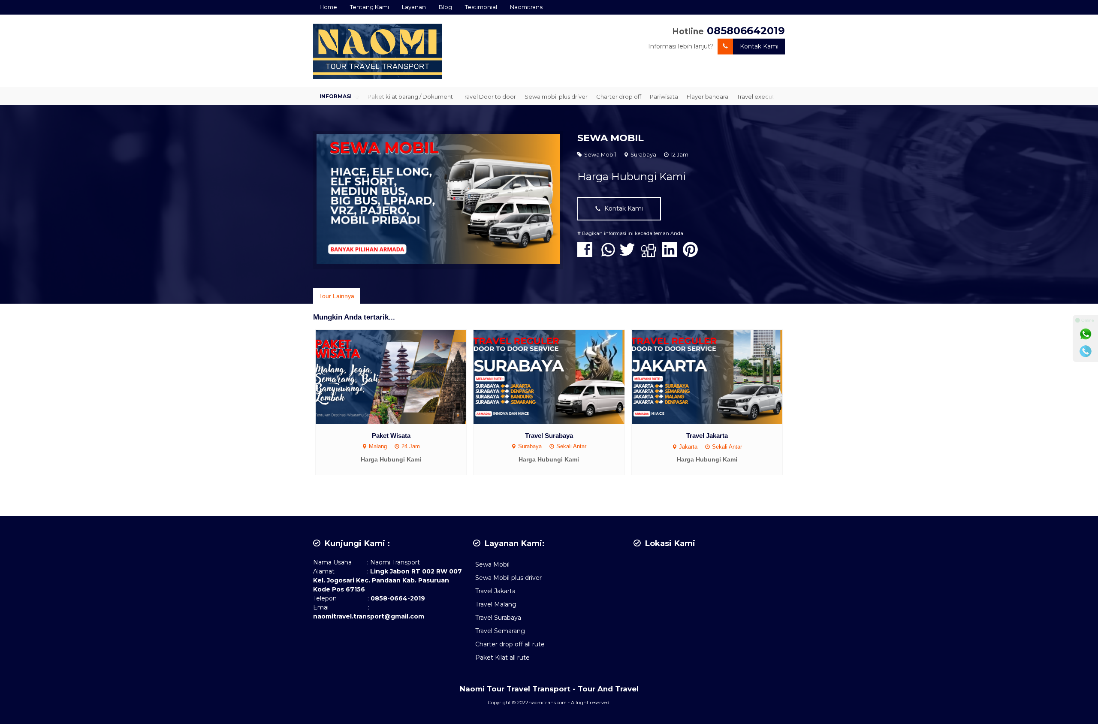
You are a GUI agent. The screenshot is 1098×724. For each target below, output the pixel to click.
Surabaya (643, 154)
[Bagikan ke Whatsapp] (608, 254)
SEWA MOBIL (610, 138)
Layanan (414, 6)
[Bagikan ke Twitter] (629, 254)
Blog (445, 6)
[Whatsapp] (1085, 334)
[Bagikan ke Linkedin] (671, 254)
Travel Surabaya (549, 435)
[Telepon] (1085, 351)
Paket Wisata (391, 435)
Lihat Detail (399, 376)
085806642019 (746, 30)
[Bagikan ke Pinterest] (692, 254)
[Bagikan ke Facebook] (587, 254)
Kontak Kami (759, 46)
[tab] (336, 296)
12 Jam (679, 154)
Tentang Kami (369, 6)
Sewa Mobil (600, 154)
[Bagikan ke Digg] (650, 254)
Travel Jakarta (707, 435)
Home (328, 6)
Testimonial (481, 6)
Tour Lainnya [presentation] (336, 296)
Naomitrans (526, 6)
